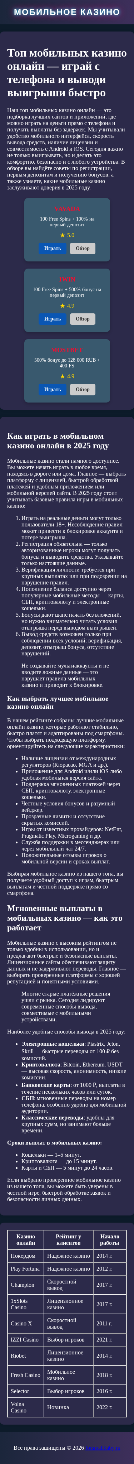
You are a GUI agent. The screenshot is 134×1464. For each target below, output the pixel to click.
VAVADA (67, 208)
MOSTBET (67, 349)
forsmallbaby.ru (102, 1448)
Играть (52, 248)
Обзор (83, 248)
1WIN (67, 279)
